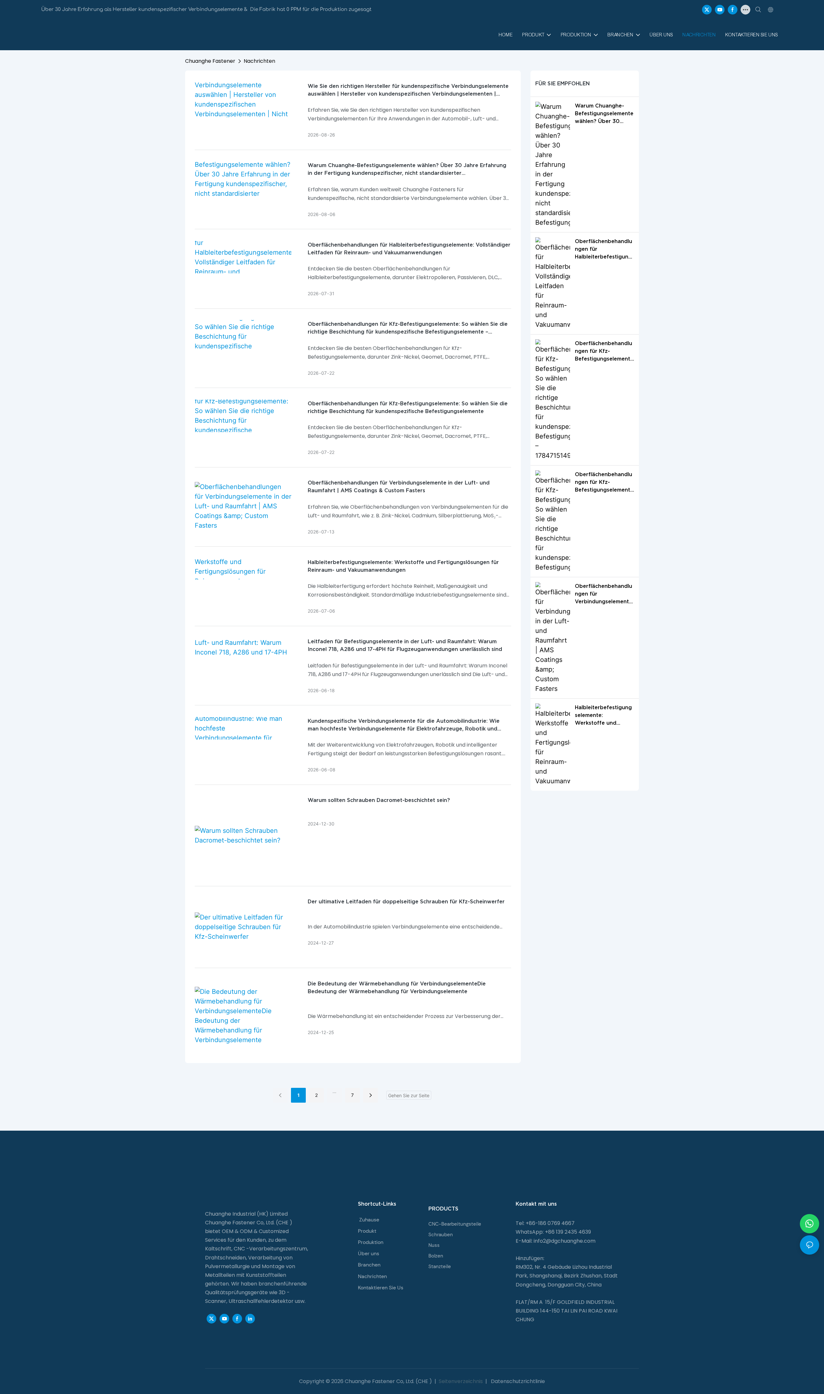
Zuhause (369, 1219)
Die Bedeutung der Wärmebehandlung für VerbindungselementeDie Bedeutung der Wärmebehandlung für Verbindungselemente (397, 987)
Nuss (434, 1245)
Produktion (370, 1242)
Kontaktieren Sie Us (380, 1287)
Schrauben (440, 1234)
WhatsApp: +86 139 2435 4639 (553, 1232)
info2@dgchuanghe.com (564, 1241)
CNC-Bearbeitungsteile (454, 1224)
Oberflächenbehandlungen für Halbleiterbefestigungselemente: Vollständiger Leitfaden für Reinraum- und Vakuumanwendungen (409, 248)
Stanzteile (439, 1266)
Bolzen (435, 1256)
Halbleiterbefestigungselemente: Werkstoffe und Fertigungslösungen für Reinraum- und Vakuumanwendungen (403, 566)
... (334, 1091)
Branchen (369, 1264)
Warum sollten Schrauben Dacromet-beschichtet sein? (379, 800)
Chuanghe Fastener (210, 61)
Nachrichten (259, 61)
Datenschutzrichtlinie (517, 1381)
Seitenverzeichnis (460, 1381)
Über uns (368, 1253)
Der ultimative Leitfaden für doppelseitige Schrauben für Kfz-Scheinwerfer (406, 901)
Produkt (367, 1231)
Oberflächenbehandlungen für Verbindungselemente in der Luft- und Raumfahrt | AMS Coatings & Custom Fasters (399, 486)
